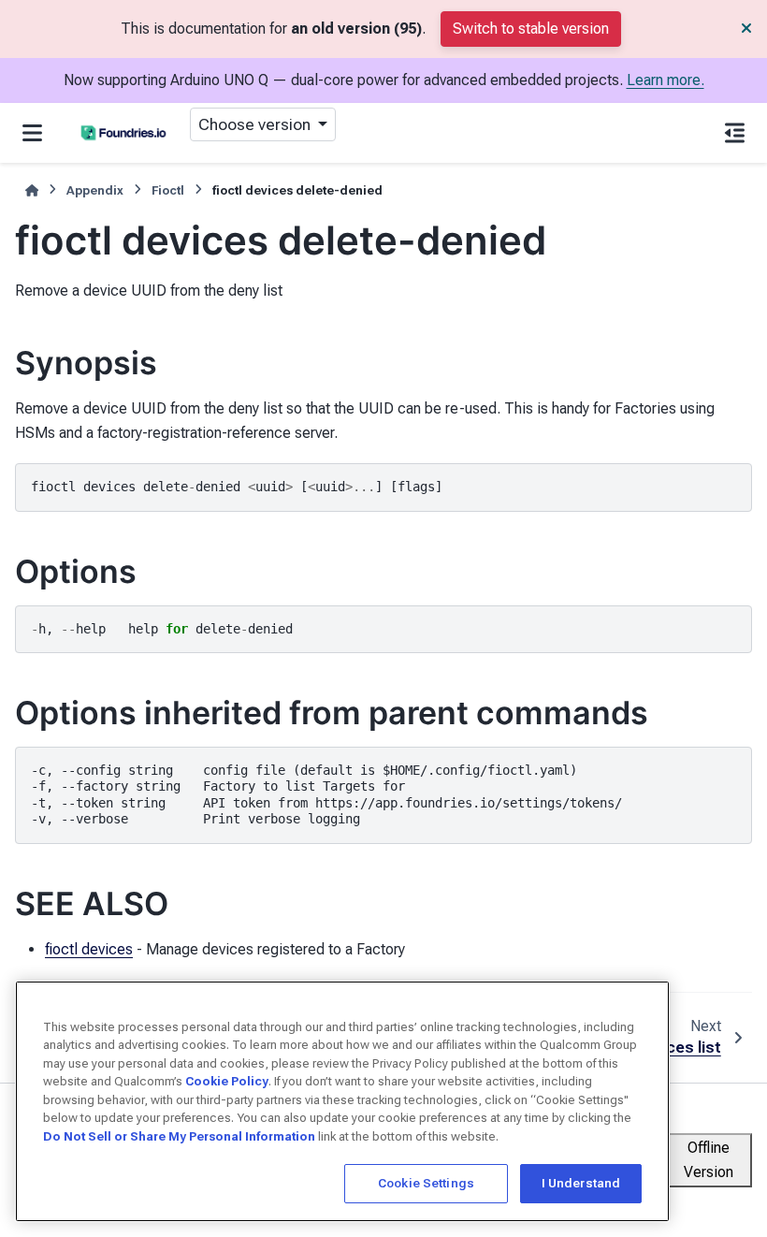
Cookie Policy (226, 1081)
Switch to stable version (531, 28)
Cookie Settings (426, 1183)
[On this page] (734, 133)
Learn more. (665, 80)
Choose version (256, 124)
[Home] (31, 190)
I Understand (581, 1183)
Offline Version (708, 1160)
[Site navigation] (32, 133)
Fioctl (168, 190)
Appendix (94, 190)
